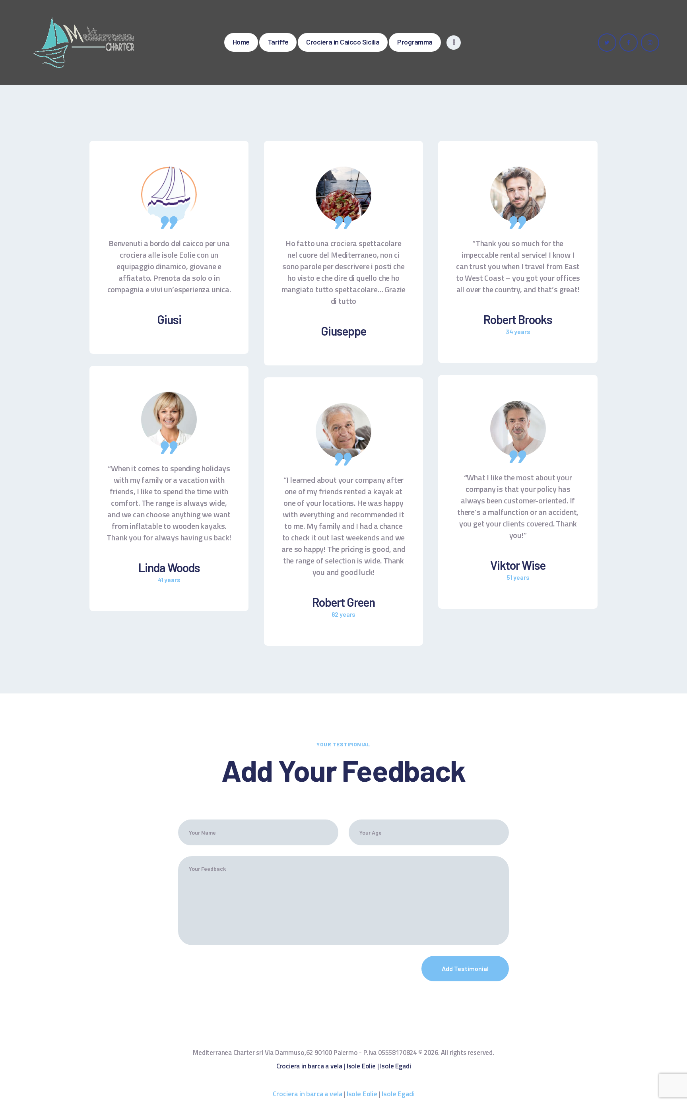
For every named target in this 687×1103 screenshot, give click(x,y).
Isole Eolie (361, 1066)
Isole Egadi (395, 1066)
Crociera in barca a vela (309, 1066)
